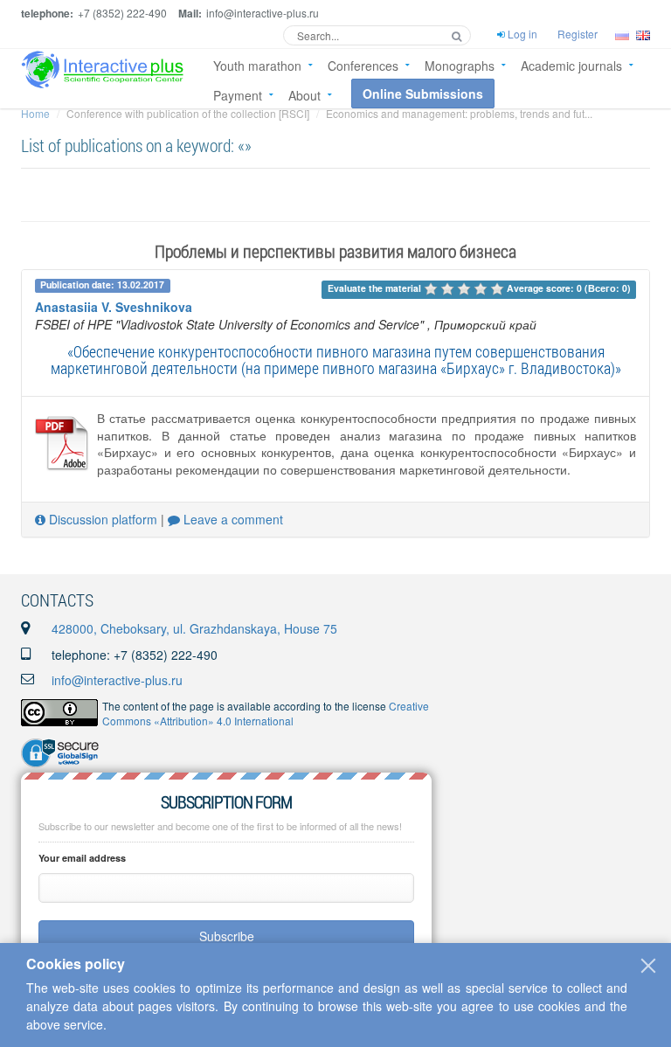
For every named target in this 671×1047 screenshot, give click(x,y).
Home (35, 113)
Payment (237, 95)
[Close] (648, 966)
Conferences (363, 65)
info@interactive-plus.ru (117, 680)
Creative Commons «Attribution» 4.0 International (265, 713)
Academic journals (571, 65)
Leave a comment (231, 519)
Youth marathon (257, 65)
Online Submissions (423, 93)
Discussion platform (101, 519)
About (304, 95)
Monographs (460, 65)
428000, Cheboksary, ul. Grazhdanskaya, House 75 (194, 628)
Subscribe (226, 936)
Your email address (82, 857)
